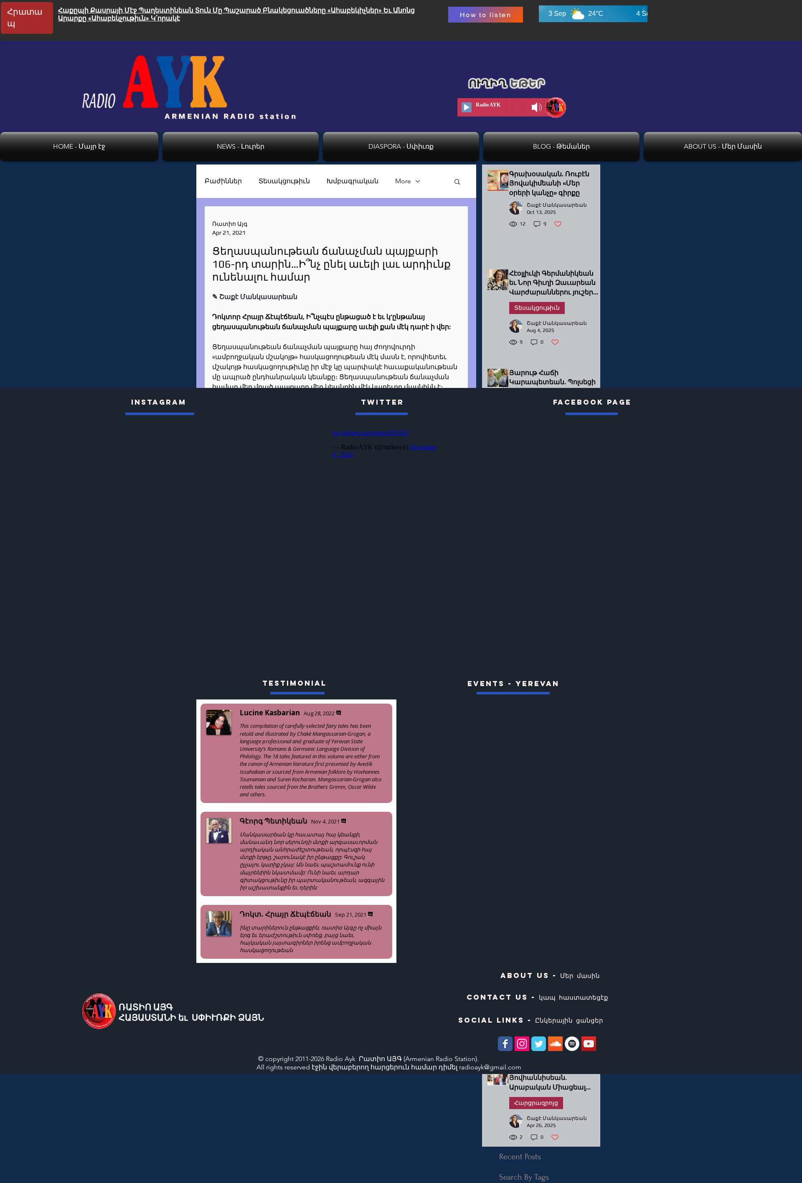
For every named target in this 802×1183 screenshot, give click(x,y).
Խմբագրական (352, 181)
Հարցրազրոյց (536, 1103)
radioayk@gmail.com (490, 1067)
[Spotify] (572, 1043)
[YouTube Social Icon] (588, 1043)
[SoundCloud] (555, 1043)
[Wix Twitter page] (538, 1043)
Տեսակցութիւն (284, 181)
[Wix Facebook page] (505, 1043)
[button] (457, 181)
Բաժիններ (223, 181)
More (403, 181)
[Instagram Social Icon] (522, 1043)
